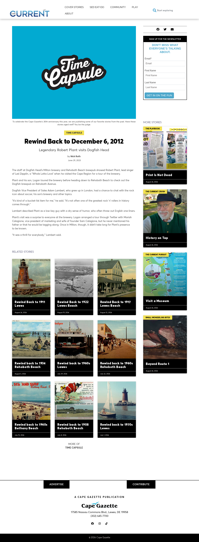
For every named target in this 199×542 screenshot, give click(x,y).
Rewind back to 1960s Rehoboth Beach (116, 365)
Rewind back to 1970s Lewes (116, 426)
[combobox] (169, 10)
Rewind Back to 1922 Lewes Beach (73, 303)
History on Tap (157, 238)
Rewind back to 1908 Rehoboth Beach (73, 426)
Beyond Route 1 (157, 364)
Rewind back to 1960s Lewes (73, 365)
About (69, 13)
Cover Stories (74, 7)
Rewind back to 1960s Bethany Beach (31, 426)
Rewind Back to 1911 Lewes (30, 303)
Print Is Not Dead (159, 175)
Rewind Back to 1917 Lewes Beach (115, 303)
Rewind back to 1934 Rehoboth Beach (30, 365)
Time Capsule (74, 132)
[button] (158, 29)
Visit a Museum (157, 301)
